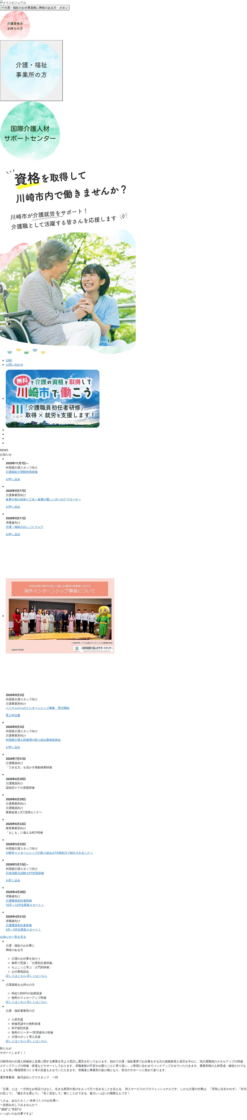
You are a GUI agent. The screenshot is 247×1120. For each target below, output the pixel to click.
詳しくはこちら (16, 976)
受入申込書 (13, 715)
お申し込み (13, 479)
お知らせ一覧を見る (13, 937)
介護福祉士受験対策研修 (22, 472)
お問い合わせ (14, 365)
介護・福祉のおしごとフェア (24, 527)
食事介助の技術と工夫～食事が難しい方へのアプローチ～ (43, 499)
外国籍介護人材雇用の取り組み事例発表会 (33, 740)
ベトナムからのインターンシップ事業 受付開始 (37, 708)
